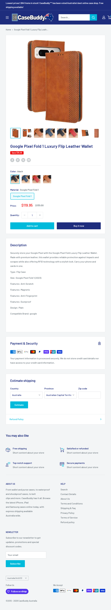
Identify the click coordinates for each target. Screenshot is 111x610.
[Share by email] (29, 160)
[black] (15, 179)
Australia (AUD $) (14, 578)
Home (8, 29)
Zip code (82, 388)
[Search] (93, 17)
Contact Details (68, 494)
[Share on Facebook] (12, 160)
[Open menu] (7, 17)
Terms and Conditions (72, 503)
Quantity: (15, 215)
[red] (36, 179)
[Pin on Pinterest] (18, 160)
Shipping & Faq (68, 508)
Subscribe (15, 563)
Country (14, 388)
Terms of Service (69, 517)
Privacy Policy (67, 512)
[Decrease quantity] (25, 215)
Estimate (19, 404)
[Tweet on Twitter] (23, 160)
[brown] (47, 179)
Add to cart (32, 225)
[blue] (25, 179)
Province (49, 388)
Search (64, 489)
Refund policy (68, 522)
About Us (65, 498)
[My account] (103, 17)
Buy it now (79, 225)
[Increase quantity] (40, 215)
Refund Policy (17, 419)
